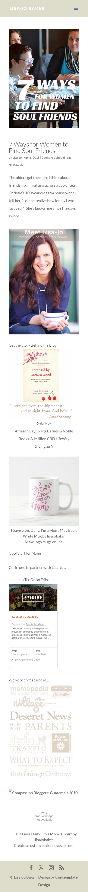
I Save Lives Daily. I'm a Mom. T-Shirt (42, 834)
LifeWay (62, 438)
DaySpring (37, 431)
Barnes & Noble (60, 431)
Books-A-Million (32, 438)
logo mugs (43, 541)
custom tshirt (39, 845)
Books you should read (57, 157)
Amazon (22, 431)
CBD (51, 438)
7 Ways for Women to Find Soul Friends (38, 147)
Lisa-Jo (17, 157)
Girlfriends (16, 165)
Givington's (44, 446)
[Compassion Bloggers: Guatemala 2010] (43, 792)
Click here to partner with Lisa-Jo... (37, 567)
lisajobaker (56, 536)
